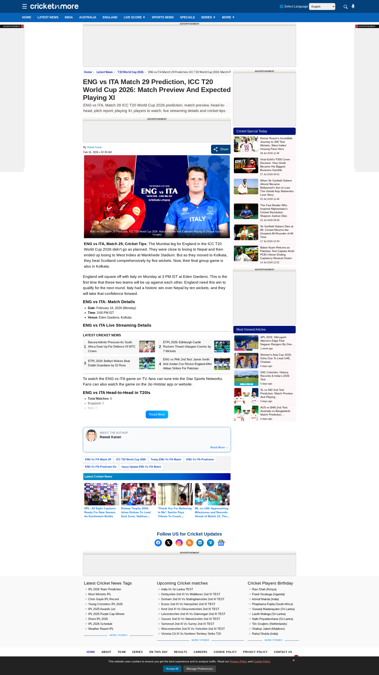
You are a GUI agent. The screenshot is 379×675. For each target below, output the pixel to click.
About (106, 652)
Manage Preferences (200, 668)
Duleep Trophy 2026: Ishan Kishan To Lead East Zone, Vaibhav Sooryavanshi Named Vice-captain (136, 516)
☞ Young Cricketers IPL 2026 (104, 604)
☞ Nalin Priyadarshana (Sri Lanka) (271, 618)
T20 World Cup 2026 (130, 72)
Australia (87, 17)
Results (180, 652)
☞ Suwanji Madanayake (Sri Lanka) (272, 609)
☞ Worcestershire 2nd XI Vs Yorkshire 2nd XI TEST (191, 628)
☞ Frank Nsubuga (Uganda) (267, 594)
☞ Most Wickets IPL (98, 594)
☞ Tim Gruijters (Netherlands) (268, 623)
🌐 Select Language (294, 6)
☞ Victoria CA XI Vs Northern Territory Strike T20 (189, 633)
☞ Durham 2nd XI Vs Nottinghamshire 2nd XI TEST (191, 599)
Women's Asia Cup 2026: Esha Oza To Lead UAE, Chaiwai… (276, 358)
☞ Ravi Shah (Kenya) (263, 589)
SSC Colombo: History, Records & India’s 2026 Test (274, 376)
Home (26, 17)
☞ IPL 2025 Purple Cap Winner (105, 614)
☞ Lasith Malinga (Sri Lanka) (267, 614)
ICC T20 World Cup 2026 (131, 459)
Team (122, 652)
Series (208, 17)
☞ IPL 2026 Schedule (98, 623)
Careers (200, 652)
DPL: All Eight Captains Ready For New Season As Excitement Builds (100, 512)
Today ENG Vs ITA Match (166, 459)
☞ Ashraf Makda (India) (264, 599)
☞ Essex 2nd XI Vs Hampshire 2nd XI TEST (186, 604)
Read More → (219, 447)
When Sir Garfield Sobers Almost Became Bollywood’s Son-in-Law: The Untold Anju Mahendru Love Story (277, 187)
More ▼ (228, 17)
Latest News (105, 72)
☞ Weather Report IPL (99, 628)
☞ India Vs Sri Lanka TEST (175, 589)
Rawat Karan (94, 147)
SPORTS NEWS (163, 17)
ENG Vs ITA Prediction (200, 459)
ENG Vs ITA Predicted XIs (100, 466)
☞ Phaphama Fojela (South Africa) (271, 604)
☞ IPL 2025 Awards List (100, 609)
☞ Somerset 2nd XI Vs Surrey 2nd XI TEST (186, 623)
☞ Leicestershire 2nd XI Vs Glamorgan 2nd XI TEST (191, 614)
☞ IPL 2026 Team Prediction (103, 589)
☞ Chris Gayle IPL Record (102, 599)
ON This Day (158, 652)
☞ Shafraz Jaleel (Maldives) (267, 628)
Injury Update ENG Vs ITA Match (141, 466)
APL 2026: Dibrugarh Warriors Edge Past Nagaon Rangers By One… (277, 341)
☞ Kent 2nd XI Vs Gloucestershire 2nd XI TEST (188, 609)
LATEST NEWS (48, 17)
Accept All (172, 668)
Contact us (283, 652)
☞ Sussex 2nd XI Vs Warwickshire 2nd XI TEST (189, 618)
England (110, 17)
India (69, 17)
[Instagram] (179, 542)
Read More (157, 414)
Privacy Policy (255, 652)
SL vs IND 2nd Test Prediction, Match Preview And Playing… (276, 393)
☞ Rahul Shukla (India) (263, 633)
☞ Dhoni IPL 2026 (96, 618)
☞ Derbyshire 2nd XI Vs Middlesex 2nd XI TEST (189, 594)
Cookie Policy (225, 652)
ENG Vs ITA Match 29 (98, 459)
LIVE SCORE (134, 17)
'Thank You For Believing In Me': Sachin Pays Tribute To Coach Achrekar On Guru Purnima (175, 516)
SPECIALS (187, 17)
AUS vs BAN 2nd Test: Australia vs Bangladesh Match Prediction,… (275, 411)
